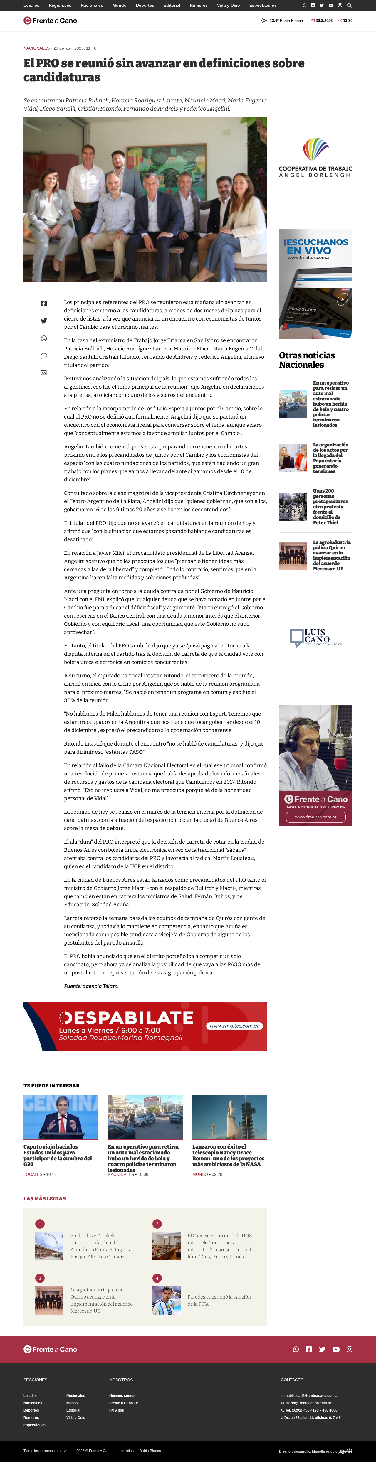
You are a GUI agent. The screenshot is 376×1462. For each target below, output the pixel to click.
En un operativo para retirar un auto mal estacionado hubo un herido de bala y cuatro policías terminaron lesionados (331, 404)
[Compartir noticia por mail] (44, 372)
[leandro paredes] (166, 1300)
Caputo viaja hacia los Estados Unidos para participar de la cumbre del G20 (58, 1156)
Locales (31, 5)
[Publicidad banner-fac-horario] (315, 765)
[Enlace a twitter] (322, 5)
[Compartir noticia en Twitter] (44, 321)
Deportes (145, 5)
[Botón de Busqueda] (349, 5)
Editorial (172, 5)
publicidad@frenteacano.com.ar (312, 1396)
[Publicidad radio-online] (315, 284)
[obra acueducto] (49, 1246)
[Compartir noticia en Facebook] (44, 303)
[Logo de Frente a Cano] (50, 20)
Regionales (60, 5)
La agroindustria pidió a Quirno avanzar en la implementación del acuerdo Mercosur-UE (332, 555)
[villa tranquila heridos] (293, 404)
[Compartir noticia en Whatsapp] (44, 338)
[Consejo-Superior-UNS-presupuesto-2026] (166, 1246)
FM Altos (116, 1410)
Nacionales (92, 5)
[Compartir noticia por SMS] (44, 356)
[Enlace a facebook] (313, 5)
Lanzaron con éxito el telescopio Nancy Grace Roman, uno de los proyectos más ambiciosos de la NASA (228, 1156)
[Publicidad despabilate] (145, 1026)
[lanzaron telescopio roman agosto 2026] (229, 1117)
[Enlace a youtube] (331, 5)
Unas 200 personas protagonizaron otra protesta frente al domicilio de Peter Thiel (330, 506)
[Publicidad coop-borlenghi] (315, 156)
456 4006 (330, 1410)
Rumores (199, 5)
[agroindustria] (293, 556)
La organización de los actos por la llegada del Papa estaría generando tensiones (330, 458)
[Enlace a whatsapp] (304, 5)
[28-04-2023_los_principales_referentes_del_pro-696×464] (145, 199)
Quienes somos (122, 1396)
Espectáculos (263, 5)
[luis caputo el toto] (61, 1117)
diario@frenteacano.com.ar (308, 1403)
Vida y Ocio (228, 5)
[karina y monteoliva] (293, 458)
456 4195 (311, 1410)
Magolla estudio (325, 1451)
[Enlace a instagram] (340, 5)
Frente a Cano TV (123, 1403)
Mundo (120, 5)
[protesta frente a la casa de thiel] (293, 507)
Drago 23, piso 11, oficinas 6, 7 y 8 (312, 1418)
